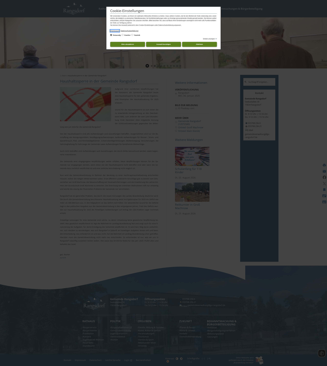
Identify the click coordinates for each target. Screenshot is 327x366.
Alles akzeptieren (127, 44)
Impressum (114, 31)
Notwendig (117, 35)
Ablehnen (199, 44)
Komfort (127, 35)
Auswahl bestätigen (163, 44)
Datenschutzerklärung (129, 31)
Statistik (137, 35)
